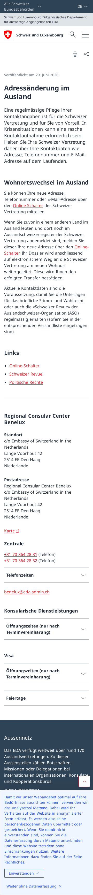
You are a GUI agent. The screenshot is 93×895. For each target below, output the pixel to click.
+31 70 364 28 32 (20, 560)
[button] (84, 781)
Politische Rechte (26, 382)
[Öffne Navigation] (85, 34)
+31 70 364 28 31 (20, 554)
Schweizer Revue (25, 374)
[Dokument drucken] (75, 54)
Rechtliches (14, 862)
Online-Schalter (28, 205)
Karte (9, 531)
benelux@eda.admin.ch (27, 592)
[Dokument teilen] (86, 54)
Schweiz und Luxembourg (39, 35)
